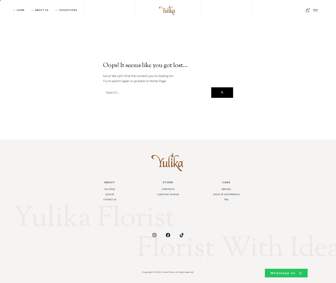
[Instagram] (154, 235)
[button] (315, 10)
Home (20, 10)
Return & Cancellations (226, 194)
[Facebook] (168, 235)
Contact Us (109, 199)
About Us (41, 10)
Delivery (226, 189)
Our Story (109, 189)
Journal (110, 194)
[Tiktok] (181, 235)
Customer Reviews (168, 194)
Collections (168, 189)
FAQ (226, 199)
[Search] (222, 92)
